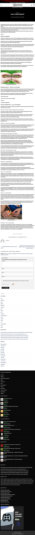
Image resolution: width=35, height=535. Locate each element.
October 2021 (3, 360)
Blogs (2, 380)
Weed (2, 327)
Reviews (2, 386)
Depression (12, 480)
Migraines (8, 483)
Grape (32, 480)
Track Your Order (4, 390)
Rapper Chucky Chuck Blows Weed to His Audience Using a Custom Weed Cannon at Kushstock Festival (26, 247)
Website (3, 276)
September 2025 (4, 344)
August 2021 (3, 364)
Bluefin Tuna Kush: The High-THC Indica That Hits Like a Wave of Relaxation (14, 339)
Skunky (31, 483)
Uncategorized (3, 323)
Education (17, 12)
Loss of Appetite (3, 483)
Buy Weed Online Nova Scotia (6, 491)
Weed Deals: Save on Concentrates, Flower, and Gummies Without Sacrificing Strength (16, 332)
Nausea (17, 483)
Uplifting (18, 484)
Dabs (2, 302)
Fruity (30, 480)
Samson (22, 17)
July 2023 (2, 357)
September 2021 (3, 362)
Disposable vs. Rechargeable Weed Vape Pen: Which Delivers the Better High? (14, 335)
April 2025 (2, 352)
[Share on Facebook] (15, 234)
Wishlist (2, 393)
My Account (3, 388)
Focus (27, 480)
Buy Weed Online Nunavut (5, 497)
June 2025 (2, 349)
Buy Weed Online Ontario (5, 493)
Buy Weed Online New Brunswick (6, 496)
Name (3, 268)
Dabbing (8, 480)
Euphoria (21, 480)
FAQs (1, 383)
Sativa (2, 317)
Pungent (24, 483)
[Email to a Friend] (18, 234)
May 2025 (2, 350)
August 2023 (3, 355)
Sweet (12, 484)
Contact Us (3, 381)
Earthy (18, 480)
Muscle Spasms (12, 483)
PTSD (22, 483)
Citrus (2, 480)
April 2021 (2, 365)
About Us (2, 375)
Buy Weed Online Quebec (5, 490)
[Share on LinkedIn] (21, 234)
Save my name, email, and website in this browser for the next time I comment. (16, 280)
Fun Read (2, 307)
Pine (19, 483)
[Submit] (33, 294)
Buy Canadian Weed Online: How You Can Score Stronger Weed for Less (13, 334)
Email (3, 272)
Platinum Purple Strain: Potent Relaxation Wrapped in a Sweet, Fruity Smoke (14, 337)
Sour (4, 484)
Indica (2, 310)
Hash (2, 308)
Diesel (15, 480)
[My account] (31, 5)
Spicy (7, 484)
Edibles (2, 303)
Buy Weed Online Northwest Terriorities (8, 494)
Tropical (15, 484)
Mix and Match (3, 385)
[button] (1, 5)
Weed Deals (3, 391)
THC (1, 322)
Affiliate (2, 376)
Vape (2, 325)
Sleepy (2, 484)
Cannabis (2, 300)
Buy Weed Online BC (4, 500)
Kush (1, 312)
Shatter (2, 318)
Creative (5, 480)
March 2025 (3, 354)
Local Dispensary (4, 315)
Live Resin (2, 313)
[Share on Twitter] (16, 234)
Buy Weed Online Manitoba (5, 498)
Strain (2, 320)
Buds (1, 298)
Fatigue (24, 480)
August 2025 (3, 345)
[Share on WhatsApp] (13, 234)
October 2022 (3, 359)
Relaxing (28, 483)
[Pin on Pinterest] (20, 234)
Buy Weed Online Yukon (5, 501)
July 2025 (2, 347)
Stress (9, 484)
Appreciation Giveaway (5, 378)
